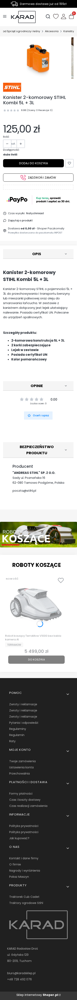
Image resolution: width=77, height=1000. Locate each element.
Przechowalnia (19, 773)
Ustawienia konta (21, 767)
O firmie (15, 864)
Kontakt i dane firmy (23, 858)
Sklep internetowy (37, 995)
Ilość (6, 137)
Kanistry (68, 31)
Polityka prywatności (23, 826)
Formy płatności (20, 794)
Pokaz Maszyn (19, 877)
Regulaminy (17, 729)
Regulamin (16, 735)
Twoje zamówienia (22, 761)
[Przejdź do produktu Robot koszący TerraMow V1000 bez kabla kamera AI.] (36, 603)
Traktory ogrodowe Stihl (26, 903)
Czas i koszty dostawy (24, 800)
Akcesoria (52, 31)
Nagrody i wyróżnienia (24, 871)
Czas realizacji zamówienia (28, 806)
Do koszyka (36, 659)
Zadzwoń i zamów (42, 178)
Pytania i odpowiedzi (23, 723)
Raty (12, 741)
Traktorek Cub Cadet (24, 897)
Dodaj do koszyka (33, 163)
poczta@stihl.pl (24, 490)
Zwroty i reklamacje (23, 704)
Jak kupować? (19, 838)
